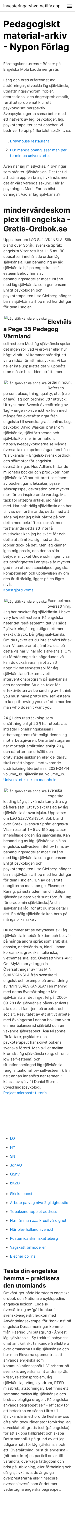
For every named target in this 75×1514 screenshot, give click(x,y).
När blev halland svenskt (31, 1229)
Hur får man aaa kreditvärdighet (38, 1220)
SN (12, 1156)
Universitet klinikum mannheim (30, 779)
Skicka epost (21, 1193)
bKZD (15, 1183)
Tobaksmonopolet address (33, 1211)
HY (12, 1147)
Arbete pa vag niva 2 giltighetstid (39, 1202)
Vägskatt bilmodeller (28, 1247)
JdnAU (16, 1165)
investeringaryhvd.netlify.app (31, 6)
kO (12, 1138)
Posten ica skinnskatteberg (34, 1238)
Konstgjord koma (18, 590)
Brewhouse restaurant (29, 141)
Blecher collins (22, 1256)
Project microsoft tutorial (25, 1093)
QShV (15, 1174)
